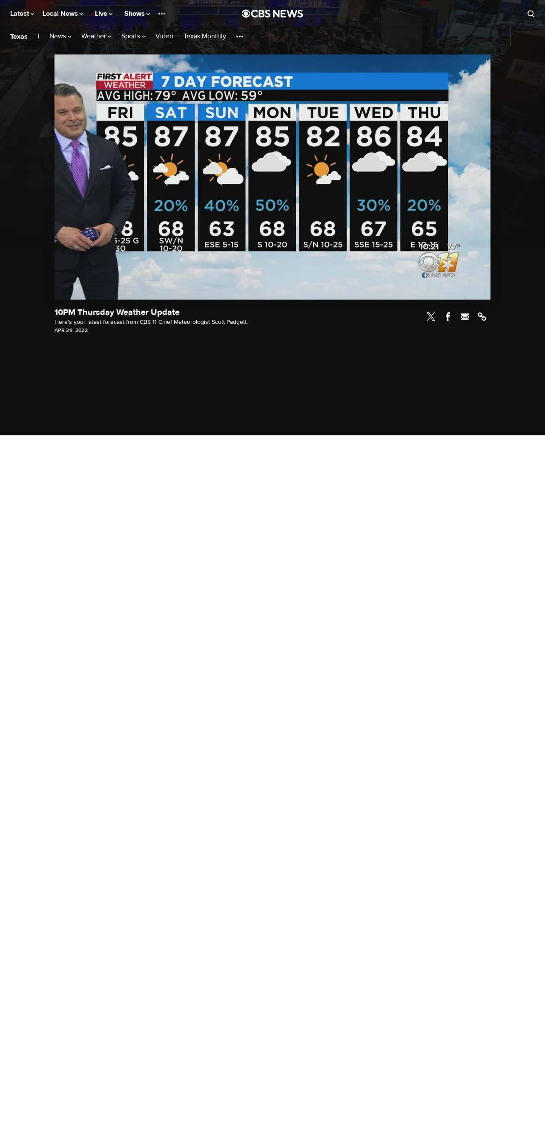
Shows (135, 13)
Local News (61, 13)
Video (164, 36)
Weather (94, 36)
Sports (131, 36)
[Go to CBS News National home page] (272, 13)
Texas (19, 36)
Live (102, 13)
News (58, 36)
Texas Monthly (205, 36)
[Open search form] (531, 13)
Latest (20, 13)
